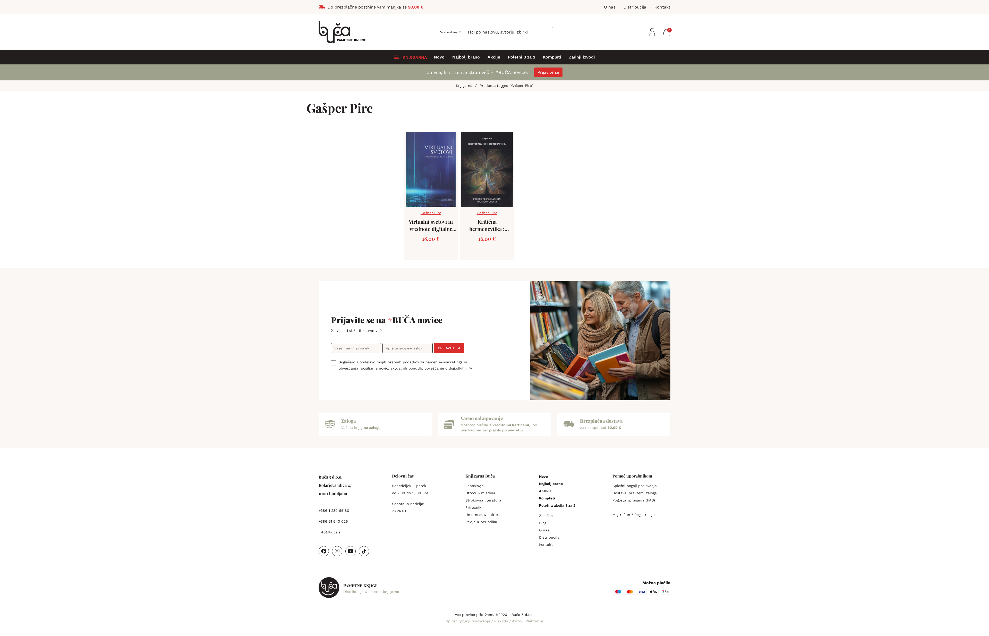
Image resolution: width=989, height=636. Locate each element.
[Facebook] (324, 551)
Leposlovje (474, 486)
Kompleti (552, 57)
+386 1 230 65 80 (334, 510)
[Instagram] (337, 551)
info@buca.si (330, 532)
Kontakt (546, 544)
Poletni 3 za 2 (521, 57)
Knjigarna (464, 85)
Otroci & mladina (480, 493)
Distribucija (549, 537)
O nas (544, 530)
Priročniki (473, 507)
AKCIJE (545, 491)
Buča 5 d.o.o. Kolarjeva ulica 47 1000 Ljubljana (335, 485)
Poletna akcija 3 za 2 (557, 505)
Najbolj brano (466, 57)
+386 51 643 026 (333, 521)
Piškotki (501, 621)
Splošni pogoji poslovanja (634, 486)
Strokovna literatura (483, 500)
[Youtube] (350, 551)
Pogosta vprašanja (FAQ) (633, 500)
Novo (439, 57)
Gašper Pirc (431, 213)
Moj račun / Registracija (633, 515)
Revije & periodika (481, 522)
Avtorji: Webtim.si (527, 621)
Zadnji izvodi (582, 57)
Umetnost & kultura (482, 515)
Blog (542, 523)
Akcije (494, 57)
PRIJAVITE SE (449, 348)
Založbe (546, 516)
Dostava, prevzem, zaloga (634, 493)
